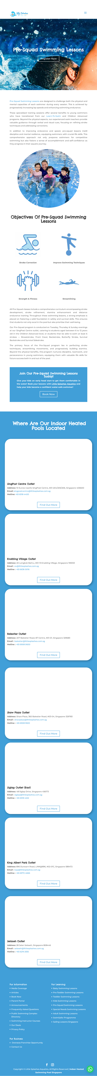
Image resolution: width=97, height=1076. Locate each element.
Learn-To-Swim (53, 116)
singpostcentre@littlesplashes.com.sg (32, 491)
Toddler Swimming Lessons (66, 997)
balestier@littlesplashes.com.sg (30, 641)
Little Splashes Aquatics (64, 384)
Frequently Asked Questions (25, 1009)
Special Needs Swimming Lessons (69, 1009)
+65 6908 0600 (23, 644)
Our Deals (16, 1025)
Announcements (19, 1005)
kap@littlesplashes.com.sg (27, 870)
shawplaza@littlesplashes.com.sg (31, 720)
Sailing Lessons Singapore (65, 1022)
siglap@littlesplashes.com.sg (28, 795)
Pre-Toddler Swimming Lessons (68, 992)
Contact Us (16, 1047)
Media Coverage (19, 988)
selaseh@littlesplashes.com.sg (29, 948)
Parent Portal (17, 1001)
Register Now (48, 58)
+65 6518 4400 (22, 494)
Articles (15, 992)
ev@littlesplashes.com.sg (27, 566)
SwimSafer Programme (64, 1018)
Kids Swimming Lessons (64, 1001)
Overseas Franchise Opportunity (27, 1043)
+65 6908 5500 (23, 723)
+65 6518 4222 (22, 798)
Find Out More (48, 504)
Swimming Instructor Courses (25, 1021)
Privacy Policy (18, 1029)
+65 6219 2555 (22, 952)
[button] (90, 1069)
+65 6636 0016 (22, 569)
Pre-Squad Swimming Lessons (48, 50)
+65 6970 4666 (23, 873)
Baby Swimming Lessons (65, 988)
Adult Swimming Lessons (65, 1013)
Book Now (48, 394)
